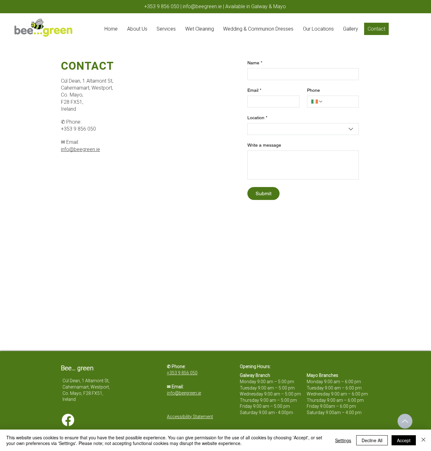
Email (254, 90)
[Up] (405, 421)
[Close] (423, 440)
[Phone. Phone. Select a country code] (317, 101)
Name (254, 62)
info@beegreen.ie (202, 6)
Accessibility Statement (190, 416)
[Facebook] (68, 420)
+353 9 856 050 (161, 6)
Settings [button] (343, 440)
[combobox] (303, 129)
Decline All (372, 440)
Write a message (264, 145)
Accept (403, 440)
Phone (313, 90)
